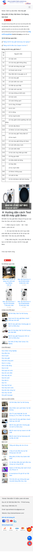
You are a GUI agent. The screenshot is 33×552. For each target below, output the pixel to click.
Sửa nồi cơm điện (7, 373)
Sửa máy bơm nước (8, 387)
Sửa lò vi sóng (6, 363)
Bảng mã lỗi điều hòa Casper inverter (15, 45)
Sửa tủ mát (5, 368)
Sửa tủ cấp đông (7, 365)
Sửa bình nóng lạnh (7, 360)
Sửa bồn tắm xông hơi (8, 390)
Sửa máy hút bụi (7, 385)
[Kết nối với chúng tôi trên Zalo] (15, 521)
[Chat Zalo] (29, 538)
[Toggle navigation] (29, 7)
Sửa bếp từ (5, 380)
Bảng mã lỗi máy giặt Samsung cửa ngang (16, 42)
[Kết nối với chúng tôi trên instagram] (7, 521)
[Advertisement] (16, 492)
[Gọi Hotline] (29, 543)
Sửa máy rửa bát (7, 392)
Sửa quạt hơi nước (7, 370)
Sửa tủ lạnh (5, 355)
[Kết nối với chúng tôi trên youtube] (11, 521)
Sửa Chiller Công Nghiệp (9, 351)
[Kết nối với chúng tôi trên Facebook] (4, 521)
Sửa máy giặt (6, 358)
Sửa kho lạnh (6, 378)
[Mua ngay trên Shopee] (29, 529)
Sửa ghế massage (7, 395)
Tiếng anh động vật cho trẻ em (18, 445)
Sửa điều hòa (6, 353)
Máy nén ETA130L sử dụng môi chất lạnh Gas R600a (9, 281)
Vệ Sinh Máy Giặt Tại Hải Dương (18, 313)
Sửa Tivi (4, 383)
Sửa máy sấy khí (7, 375)
